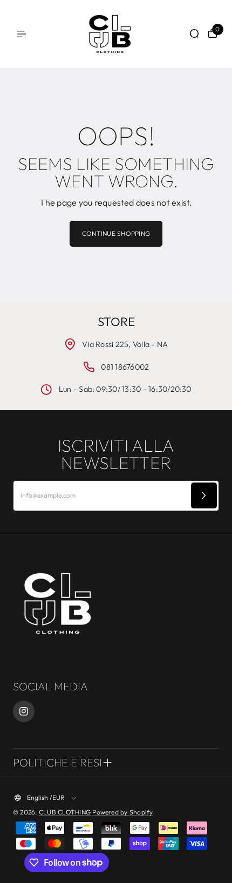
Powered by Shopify (122, 812)
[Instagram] (24, 711)
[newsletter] (204, 495)
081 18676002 (125, 367)
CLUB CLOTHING (65, 812)
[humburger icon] (21, 34)
